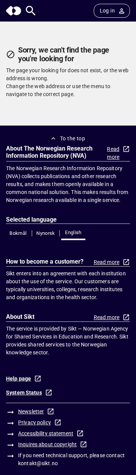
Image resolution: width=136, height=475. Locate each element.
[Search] (30, 11)
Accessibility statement (45, 433)
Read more (113, 153)
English (73, 232)
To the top (72, 138)
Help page (18, 379)
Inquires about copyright (47, 444)
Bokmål (17, 233)
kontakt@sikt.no (38, 463)
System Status (24, 393)
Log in (107, 11)
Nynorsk (45, 233)
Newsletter (31, 411)
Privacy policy (34, 422)
